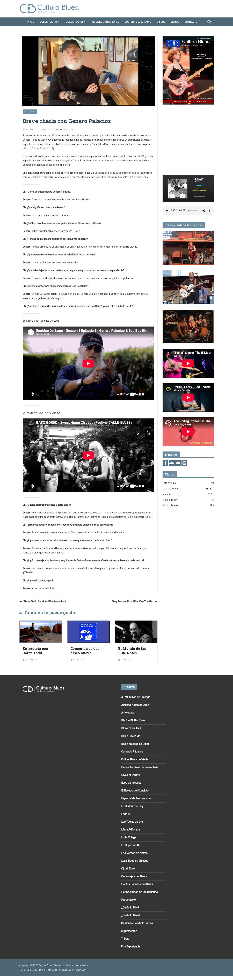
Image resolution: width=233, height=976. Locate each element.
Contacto (191, 21)
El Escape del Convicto (135, 790)
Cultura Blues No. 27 (42, 148)
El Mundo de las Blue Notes (132, 650)
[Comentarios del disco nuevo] (88, 622)
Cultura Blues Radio (138, 21)
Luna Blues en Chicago (134, 860)
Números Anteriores (105, 21)
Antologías (127, 712)
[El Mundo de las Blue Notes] (136, 622)
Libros (175, 21)
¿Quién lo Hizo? (130, 915)
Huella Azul (29, 112)
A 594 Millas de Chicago (135, 697)
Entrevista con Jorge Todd (35, 650)
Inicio (30, 21)
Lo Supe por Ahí (130, 845)
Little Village (128, 837)
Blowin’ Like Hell (131, 728)
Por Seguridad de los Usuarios (139, 892)
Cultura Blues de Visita (134, 759)
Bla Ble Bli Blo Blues (133, 720)
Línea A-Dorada (130, 829)
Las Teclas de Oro (132, 821)
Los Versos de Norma (134, 853)
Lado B (125, 814)
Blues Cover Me (130, 736)
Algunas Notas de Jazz (135, 705)
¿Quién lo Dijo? (130, 907)
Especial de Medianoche (136, 798)
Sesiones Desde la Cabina (137, 923)
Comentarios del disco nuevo (84, 650)
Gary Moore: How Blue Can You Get (132, 601)
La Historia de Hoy (132, 806)
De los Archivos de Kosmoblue (139, 767)
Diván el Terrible (131, 775)
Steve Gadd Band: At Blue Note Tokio (45, 601)
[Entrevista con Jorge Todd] (40, 622)
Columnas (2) (74, 21)
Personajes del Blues (134, 876)
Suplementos (129, 931)
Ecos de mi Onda (131, 782)
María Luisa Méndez (50, 129)
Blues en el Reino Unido (135, 743)
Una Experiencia (130, 946)
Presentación (129, 899)
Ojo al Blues (128, 868)
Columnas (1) (48, 21)
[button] (58, 21)
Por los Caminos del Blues (137, 884)
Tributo (125, 938)
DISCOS (161, 21)
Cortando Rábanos (132, 751)
